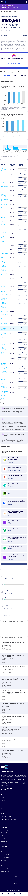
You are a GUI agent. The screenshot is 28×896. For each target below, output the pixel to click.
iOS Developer (4, 229)
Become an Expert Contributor (8, 819)
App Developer (4, 186)
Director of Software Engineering (4, 378)
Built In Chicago (5, 854)
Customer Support (5, 830)
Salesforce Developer (3, 212)
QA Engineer (4, 204)
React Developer (3, 237)
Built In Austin (4, 849)
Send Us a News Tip (5, 822)
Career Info (23, 75)
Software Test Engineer (4, 200)
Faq (15, 75)
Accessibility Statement (14, 881)
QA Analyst (4, 182)
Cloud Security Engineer (4, 216)
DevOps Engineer (3, 290)
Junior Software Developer (3, 169)
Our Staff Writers (5, 803)
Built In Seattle (4, 868)
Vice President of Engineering (4, 392)
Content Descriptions (6, 806)
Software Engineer (3, 278)
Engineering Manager (4, 358)
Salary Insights (6, 75)
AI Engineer (4, 323)
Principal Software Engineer (3, 363)
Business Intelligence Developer (4, 387)
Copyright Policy (14, 883)
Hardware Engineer (3, 382)
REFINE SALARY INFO (14, 63)
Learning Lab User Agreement (14, 878)
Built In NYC (4, 863)
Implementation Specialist (5, 178)
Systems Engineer (3, 208)
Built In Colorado (5, 857)
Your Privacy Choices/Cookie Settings (14, 890)
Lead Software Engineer (4, 315)
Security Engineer (3, 319)
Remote (10, 5)
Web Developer (5, 190)
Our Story (3, 797)
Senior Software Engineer (3, 328)
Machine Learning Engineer (3, 348)
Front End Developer (3, 233)
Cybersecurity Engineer (4, 274)
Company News (5, 808)
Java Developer (5, 311)
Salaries (3, 5)
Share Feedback (5, 832)
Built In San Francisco (6, 865)
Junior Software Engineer (3, 195)
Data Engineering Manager (4, 339)
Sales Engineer (4, 286)
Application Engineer (4, 245)
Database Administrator (4, 282)
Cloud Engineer (5, 224)
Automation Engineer (4, 220)
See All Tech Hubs (5, 871)
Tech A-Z (3, 838)
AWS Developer (3, 270)
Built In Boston (4, 851)
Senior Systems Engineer (3, 354)
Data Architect (4, 294)
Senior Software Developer (3, 333)
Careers (3, 800)
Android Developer (3, 262)
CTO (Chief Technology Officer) (4, 397)
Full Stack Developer (3, 307)
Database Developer (3, 266)
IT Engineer (4, 241)
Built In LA (3, 860)
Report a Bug (4, 835)
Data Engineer (4, 253)
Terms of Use (14, 888)
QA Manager (4, 257)
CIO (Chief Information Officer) (4, 372)
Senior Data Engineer (4, 343)
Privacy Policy (14, 885)
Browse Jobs (4, 841)
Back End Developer (3, 303)
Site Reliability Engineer (4, 299)
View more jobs (14, 564)
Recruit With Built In (6, 816)
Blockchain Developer (4, 368)
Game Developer (3, 174)
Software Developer (3, 249)
